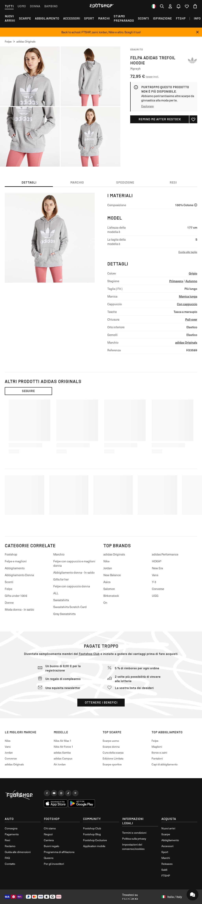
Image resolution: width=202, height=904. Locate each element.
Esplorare (147, 106)
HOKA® (157, 561)
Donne (9, 603)
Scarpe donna (111, 746)
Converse (158, 589)
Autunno (191, 281)
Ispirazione (162, 18)
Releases (167, 864)
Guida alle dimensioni (18, 852)
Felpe (8, 589)
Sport (89, 18)
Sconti (143, 18)
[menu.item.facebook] (47, 793)
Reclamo (10, 846)
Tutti (9, 6)
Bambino (51, 6)
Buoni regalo (51, 846)
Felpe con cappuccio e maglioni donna (74, 563)
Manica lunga (188, 296)
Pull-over (191, 319)
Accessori (71, 18)
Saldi (164, 870)
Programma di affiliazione (59, 852)
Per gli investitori (54, 864)
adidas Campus (63, 758)
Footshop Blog (92, 834)
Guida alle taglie (187, 252)
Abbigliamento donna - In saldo (73, 572)
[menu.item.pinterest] (75, 793)
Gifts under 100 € (16, 596)
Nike (106, 561)
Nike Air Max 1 (62, 741)
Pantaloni (157, 758)
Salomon (109, 589)
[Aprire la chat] (192, 894)
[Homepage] (23, 795)
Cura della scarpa (113, 752)
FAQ (7, 858)
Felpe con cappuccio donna (71, 586)
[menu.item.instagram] (61, 793)
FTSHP (181, 18)
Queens (48, 858)
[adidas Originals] (192, 60)
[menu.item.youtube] (54, 793)
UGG (155, 596)
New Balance (112, 575)
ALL (55, 593)
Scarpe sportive (112, 764)
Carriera (49, 840)
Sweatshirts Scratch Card (70, 607)
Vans (155, 575)
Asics (106, 582)
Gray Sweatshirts (64, 614)
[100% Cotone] (195, 205)
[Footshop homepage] (101, 6)
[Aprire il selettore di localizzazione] (154, 6)
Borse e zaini (159, 752)
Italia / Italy (174, 897)
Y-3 (154, 582)
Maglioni (157, 746)
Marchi (104, 18)
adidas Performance (165, 554)
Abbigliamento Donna (19, 575)
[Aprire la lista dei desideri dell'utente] (187, 6)
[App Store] (55, 803)
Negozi (48, 834)
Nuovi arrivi (168, 828)
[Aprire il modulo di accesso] (170, 6)
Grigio (193, 273)
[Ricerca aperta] (162, 6)
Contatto (10, 864)
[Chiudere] (197, 32)
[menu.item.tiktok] (68, 793)
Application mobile (94, 846)
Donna (35, 6)
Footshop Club (89, 654)
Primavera (176, 281)
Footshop (11, 554)
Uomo (22, 6)
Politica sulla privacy (134, 838)
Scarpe (25, 18)
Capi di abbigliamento (165, 764)
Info (197, 18)
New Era (157, 568)
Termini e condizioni (134, 832)
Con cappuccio (187, 304)
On (105, 603)
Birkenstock (111, 596)
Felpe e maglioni (16, 561)
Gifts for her (61, 579)
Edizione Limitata (113, 758)
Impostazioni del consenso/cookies (133, 847)
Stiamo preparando (124, 18)
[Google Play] (81, 803)
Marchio (58, 554)
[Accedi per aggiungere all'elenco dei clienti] (193, 119)
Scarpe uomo (111, 741)
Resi (7, 840)
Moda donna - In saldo (19, 609)
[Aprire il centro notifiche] (178, 6)
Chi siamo (50, 828)
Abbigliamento (47, 18)
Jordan (107, 568)
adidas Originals (186, 342)
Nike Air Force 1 (63, 746)
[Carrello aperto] (195, 6)
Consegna (11, 828)
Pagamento (12, 834)
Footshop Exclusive (95, 840)
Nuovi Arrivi (10, 18)
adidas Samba (62, 752)
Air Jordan (60, 764)
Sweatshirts (61, 600)
